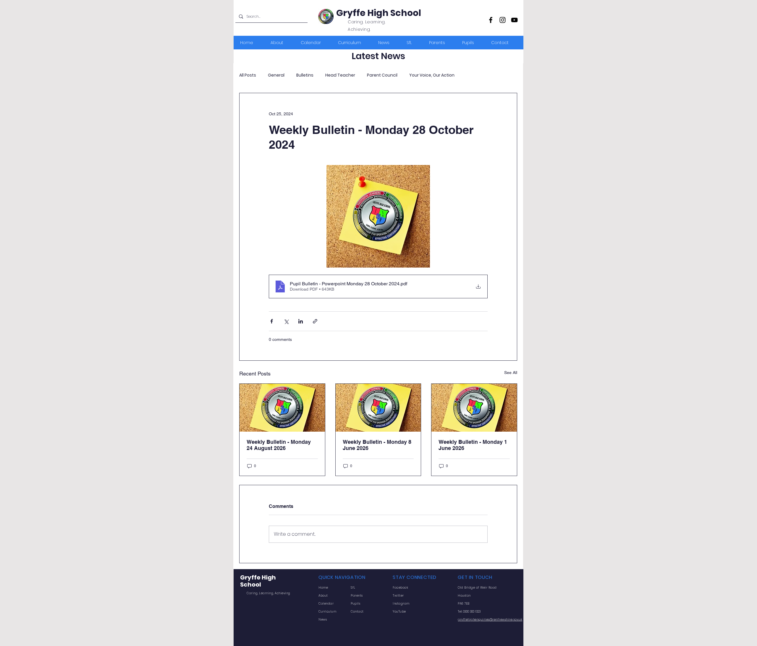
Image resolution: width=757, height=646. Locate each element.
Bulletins (304, 75)
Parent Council (382, 75)
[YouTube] (514, 20)
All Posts (247, 75)
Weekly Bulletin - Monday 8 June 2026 (377, 445)
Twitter (398, 595)
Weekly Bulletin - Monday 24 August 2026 (279, 445)
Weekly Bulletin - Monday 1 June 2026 (473, 445)
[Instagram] (503, 20)
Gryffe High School (378, 13)
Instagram (401, 603)
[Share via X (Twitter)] (286, 321)
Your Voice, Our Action (431, 75)
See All (510, 372)
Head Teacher (340, 75)
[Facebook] (491, 20)
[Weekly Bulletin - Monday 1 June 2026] (474, 408)
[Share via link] (315, 321)
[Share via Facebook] (271, 321)
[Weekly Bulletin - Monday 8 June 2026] (378, 408)
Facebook (400, 587)
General (276, 75)
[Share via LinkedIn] (300, 321)
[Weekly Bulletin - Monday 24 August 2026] (282, 408)
